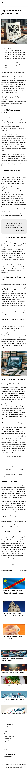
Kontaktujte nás (16, 564)
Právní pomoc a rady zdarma (13, 67)
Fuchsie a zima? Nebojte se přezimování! (13, 713)
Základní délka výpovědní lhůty (13, 50)
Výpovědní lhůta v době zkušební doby (15, 58)
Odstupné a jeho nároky (12, 65)
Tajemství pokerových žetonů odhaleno (12, 672)
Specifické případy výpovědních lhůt (15, 60)
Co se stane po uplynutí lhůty (13, 64)
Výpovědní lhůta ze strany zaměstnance (15, 52)
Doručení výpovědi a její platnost (14, 62)
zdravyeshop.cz (5, 2)
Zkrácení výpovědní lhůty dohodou (14, 56)
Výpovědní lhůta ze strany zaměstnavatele (16, 54)
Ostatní (25, 570)
